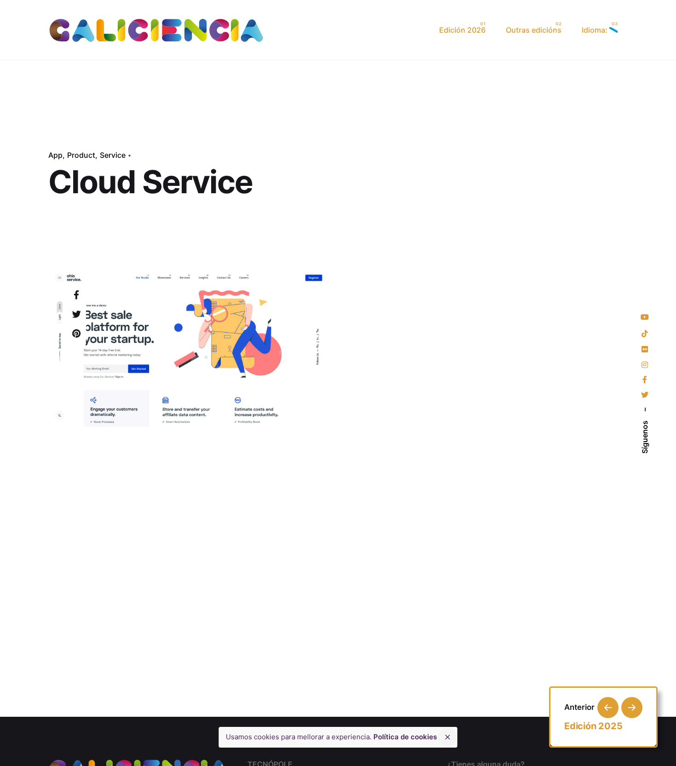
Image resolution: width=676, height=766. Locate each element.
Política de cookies (405, 736)
